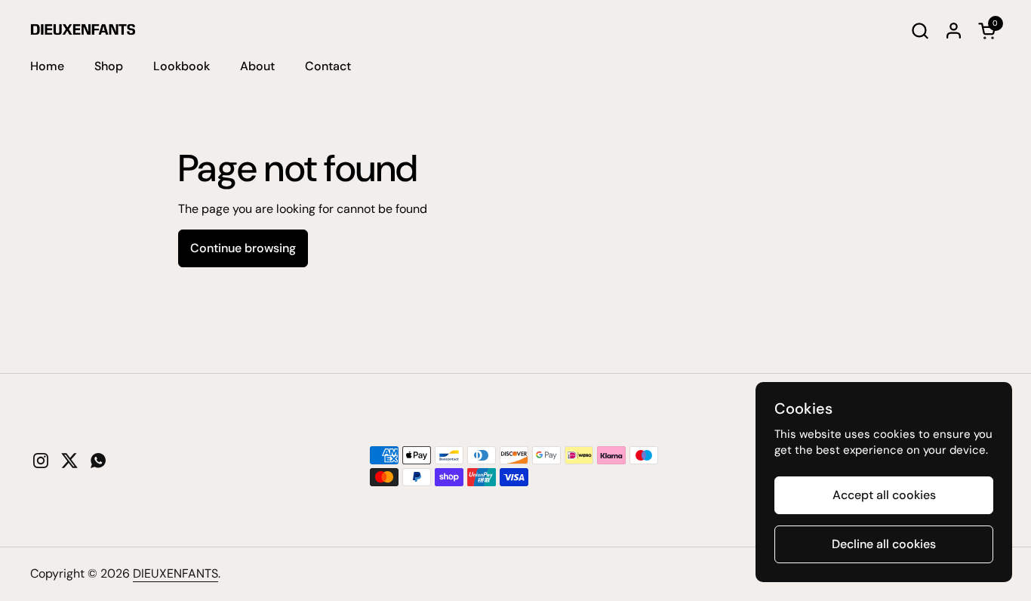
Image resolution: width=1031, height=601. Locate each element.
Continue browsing (243, 248)
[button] (919, 30)
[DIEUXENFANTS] (84, 30)
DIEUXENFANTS (175, 573)
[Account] (953, 30)
